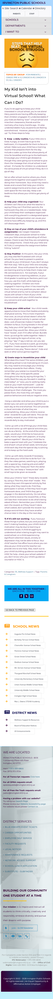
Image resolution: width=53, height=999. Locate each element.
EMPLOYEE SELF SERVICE (18, 838)
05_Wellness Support (24, 572)
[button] (20, 928)
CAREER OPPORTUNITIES (18, 832)
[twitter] (6, 936)
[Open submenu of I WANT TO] (45, 32)
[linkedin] (20, 936)
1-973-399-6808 (34, 960)
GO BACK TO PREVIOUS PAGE (20, 610)
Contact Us (33, 806)
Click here (35, 777)
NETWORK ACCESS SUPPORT (20, 860)
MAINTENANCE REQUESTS (18, 854)
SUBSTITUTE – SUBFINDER (19, 871)
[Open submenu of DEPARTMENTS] (45, 26)
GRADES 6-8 (28, 77)
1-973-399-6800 (16, 768)
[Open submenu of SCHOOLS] (45, 20)
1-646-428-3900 (19, 965)
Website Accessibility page (33, 804)
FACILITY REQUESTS (15, 843)
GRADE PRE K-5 (13, 77)
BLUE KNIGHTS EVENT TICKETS (21, 827)
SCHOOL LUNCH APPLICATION (21, 866)
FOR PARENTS (32, 74)
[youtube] (13, 936)
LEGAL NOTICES (13, 849)
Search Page (22, 801)
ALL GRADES (15, 80)
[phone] (27, 936)
